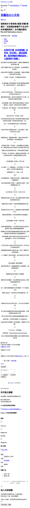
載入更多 (3, 366)
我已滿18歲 (4, 504)
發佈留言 (3, 376)
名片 (5, 43)
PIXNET (8, 481)
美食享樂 (13, 360)
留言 (20, 356)
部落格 (6, 41)
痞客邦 (17, 356)
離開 (9, 504)
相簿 (5, 39)
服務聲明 (18, 483)
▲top (2, 363)
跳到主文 (3, 19)
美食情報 (14, 35)
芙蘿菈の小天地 (10, 15)
